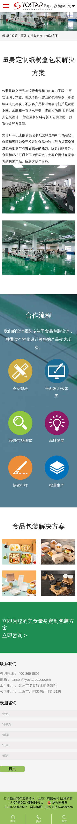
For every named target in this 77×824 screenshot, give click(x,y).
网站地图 (36, 807)
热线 (38, 821)
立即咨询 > (14, 635)
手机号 (7, 724)
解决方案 (52, 35)
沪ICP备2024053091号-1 (26, 802)
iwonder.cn (65, 807)
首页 (23, 35)
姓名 (5, 713)
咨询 (12, 821)
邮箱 (5, 734)
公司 (5, 745)
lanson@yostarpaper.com (31, 680)
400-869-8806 (28, 674)
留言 (5, 755)
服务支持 (36, 35)
